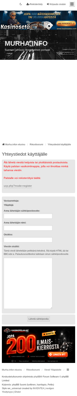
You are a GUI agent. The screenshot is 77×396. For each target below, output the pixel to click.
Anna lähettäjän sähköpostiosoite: (22, 211)
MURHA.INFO (26, 43)
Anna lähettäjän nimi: (15, 222)
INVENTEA (38, 388)
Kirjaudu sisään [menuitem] (58, 4)
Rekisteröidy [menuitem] (36, 4)
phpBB (37, 376)
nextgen (50, 388)
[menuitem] (7, 392)
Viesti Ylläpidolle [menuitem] (52, 370)
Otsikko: (8, 234)
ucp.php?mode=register (18, 185)
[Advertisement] (38, 102)
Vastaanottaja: (11, 200)
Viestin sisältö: (11, 246)
